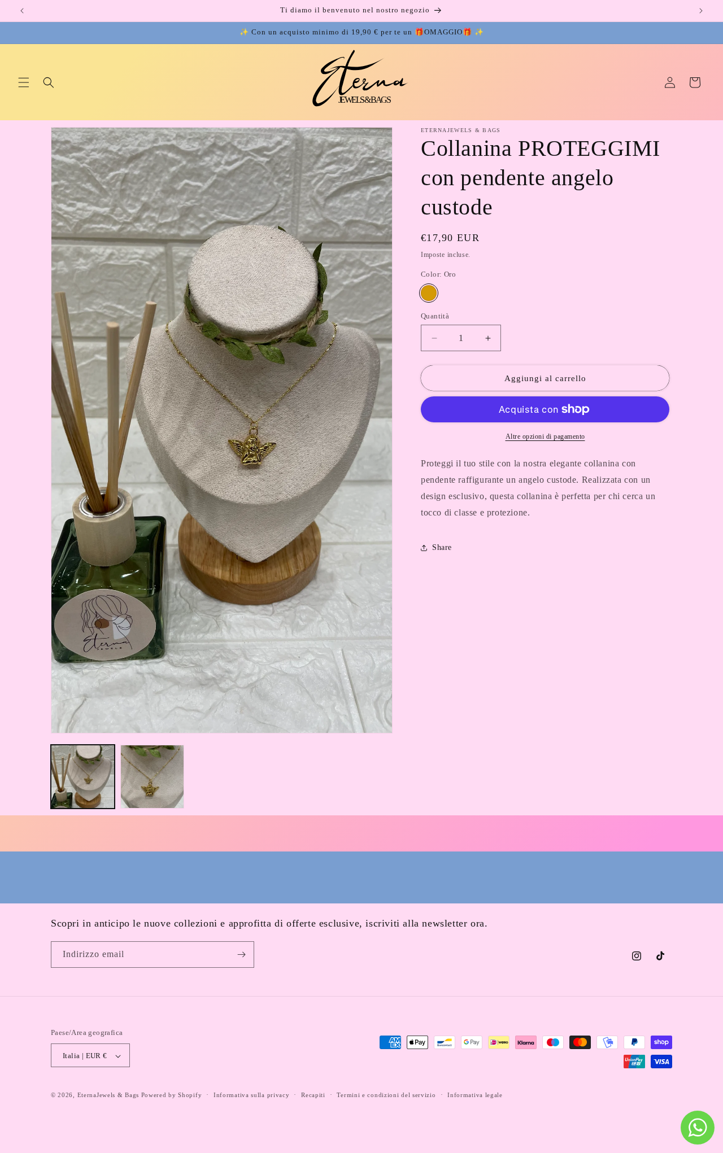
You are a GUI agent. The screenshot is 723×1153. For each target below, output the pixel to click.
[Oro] (429, 293)
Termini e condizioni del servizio (386, 1095)
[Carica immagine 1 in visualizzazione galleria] (83, 777)
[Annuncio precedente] (22, 10)
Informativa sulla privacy (252, 1095)
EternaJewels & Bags (109, 1095)
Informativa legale (475, 1095)
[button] (23, 82)
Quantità (435, 316)
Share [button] (442, 547)
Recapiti (313, 1095)
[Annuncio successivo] (701, 10)
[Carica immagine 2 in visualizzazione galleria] (152, 777)
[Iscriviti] (241, 954)
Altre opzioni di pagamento (545, 436)
